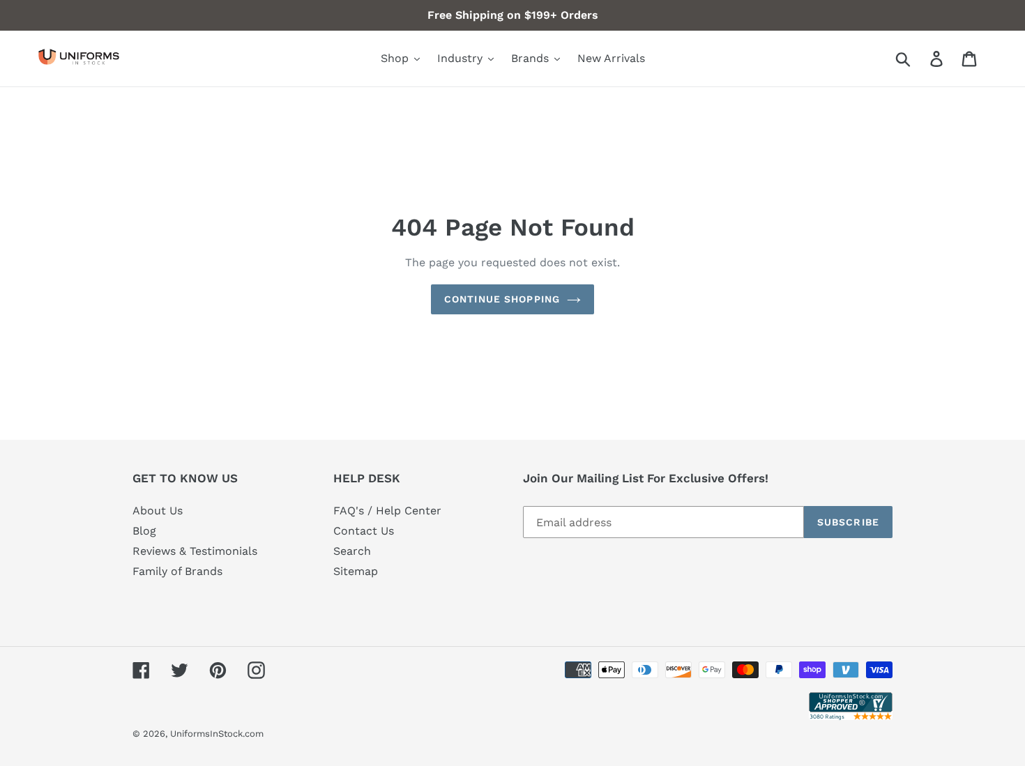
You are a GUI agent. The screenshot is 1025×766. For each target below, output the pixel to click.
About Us (157, 510)
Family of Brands (177, 571)
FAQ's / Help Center (387, 510)
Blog (144, 530)
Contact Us (363, 530)
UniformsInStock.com (217, 733)
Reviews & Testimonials (194, 551)
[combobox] (919, 58)
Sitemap (355, 571)
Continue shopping (502, 299)
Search (352, 551)
